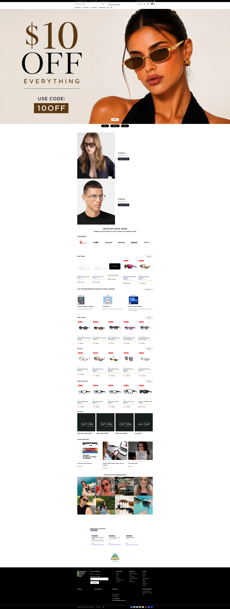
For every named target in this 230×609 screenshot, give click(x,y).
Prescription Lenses (120, 580)
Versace (144, 575)
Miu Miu (143, 581)
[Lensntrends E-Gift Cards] (115, 266)
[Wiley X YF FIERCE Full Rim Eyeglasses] (115, 391)
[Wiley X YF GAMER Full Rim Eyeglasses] (84, 391)
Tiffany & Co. (145, 583)
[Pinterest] (93, 574)
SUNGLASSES (86, 7)
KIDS (108, 7)
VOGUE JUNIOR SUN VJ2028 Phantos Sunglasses (144, 338)
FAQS (130, 575)
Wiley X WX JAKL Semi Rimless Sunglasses (129, 277)
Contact (130, 580)
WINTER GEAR (78, 7)
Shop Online (119, 571)
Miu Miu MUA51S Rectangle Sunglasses (144, 370)
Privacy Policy (132, 576)
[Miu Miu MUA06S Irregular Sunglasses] (84, 359)
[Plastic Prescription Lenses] (100, 266)
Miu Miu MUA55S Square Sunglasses (128, 370)
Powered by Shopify (90, 607)
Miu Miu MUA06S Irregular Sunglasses (82, 370)
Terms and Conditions (133, 578)
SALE (111, 7)
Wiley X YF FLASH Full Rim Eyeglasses (98, 402)
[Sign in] (148, 4)
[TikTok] (98, 574)
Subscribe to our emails (95, 576)
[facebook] (96, 574)
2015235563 (116, 598)
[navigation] (154, 266)
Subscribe (95, 582)
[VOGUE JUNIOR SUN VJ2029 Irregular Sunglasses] (130, 328)
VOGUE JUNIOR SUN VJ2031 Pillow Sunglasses (100, 338)
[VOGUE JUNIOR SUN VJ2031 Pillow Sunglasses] (100, 328)
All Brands (144, 584)
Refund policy (132, 581)
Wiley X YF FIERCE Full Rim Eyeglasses (113, 402)
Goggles (117, 578)
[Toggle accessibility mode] (154, 1)
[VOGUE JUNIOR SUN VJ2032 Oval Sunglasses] (84, 328)
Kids (125, 125)
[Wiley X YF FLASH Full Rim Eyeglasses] (100, 391)
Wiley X (143, 580)
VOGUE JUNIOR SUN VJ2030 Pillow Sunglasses (113, 338)
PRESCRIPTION (102, 7)
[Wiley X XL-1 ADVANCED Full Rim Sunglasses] (145, 391)
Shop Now (149, 256)
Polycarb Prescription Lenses (83, 276)
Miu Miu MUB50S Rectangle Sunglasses (113, 370)
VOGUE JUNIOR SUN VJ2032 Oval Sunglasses (84, 338)
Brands (144, 571)
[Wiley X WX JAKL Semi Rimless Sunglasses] (130, 266)
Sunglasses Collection (123, 158)
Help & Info (132, 571)
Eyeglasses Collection (123, 204)
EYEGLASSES (94, 7)
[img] (115, 530)
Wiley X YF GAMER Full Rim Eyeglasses (82, 402)
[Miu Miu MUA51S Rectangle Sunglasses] (145, 359)
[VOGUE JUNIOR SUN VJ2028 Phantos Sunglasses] (145, 328)
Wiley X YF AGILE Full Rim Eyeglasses (128, 402)
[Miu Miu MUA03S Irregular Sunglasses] (145, 266)
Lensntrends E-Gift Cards (113, 275)
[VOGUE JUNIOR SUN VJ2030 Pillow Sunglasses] (115, 328)
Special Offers (98, 589)
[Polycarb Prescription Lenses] (84, 266)
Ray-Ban (144, 573)
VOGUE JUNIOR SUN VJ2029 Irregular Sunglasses (129, 338)
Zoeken (102, 4)
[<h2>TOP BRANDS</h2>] (83, 242)
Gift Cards (118, 581)
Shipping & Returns (133, 573)
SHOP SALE (115, 119)
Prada (143, 576)
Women (115, 125)
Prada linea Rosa (145, 578)
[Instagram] (90, 574)
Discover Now (148, 289)
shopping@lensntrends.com (120, 600)
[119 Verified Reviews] (115, 562)
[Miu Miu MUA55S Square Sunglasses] (130, 359)
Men (105, 125)
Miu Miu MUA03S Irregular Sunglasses (143, 277)
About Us (79, 589)
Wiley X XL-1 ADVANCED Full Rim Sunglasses (145, 402)
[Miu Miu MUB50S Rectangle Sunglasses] (115, 359)
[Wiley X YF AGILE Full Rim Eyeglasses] (130, 391)
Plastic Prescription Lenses (98, 276)
